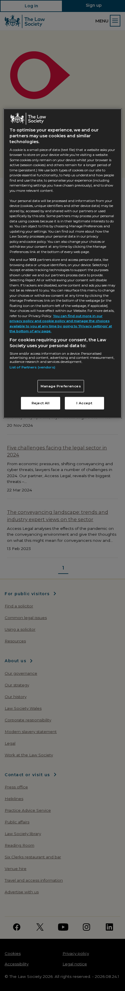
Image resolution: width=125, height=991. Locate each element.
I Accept (84, 403)
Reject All (41, 403)
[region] (62, 263)
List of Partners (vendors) (32, 367)
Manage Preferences (61, 386)
